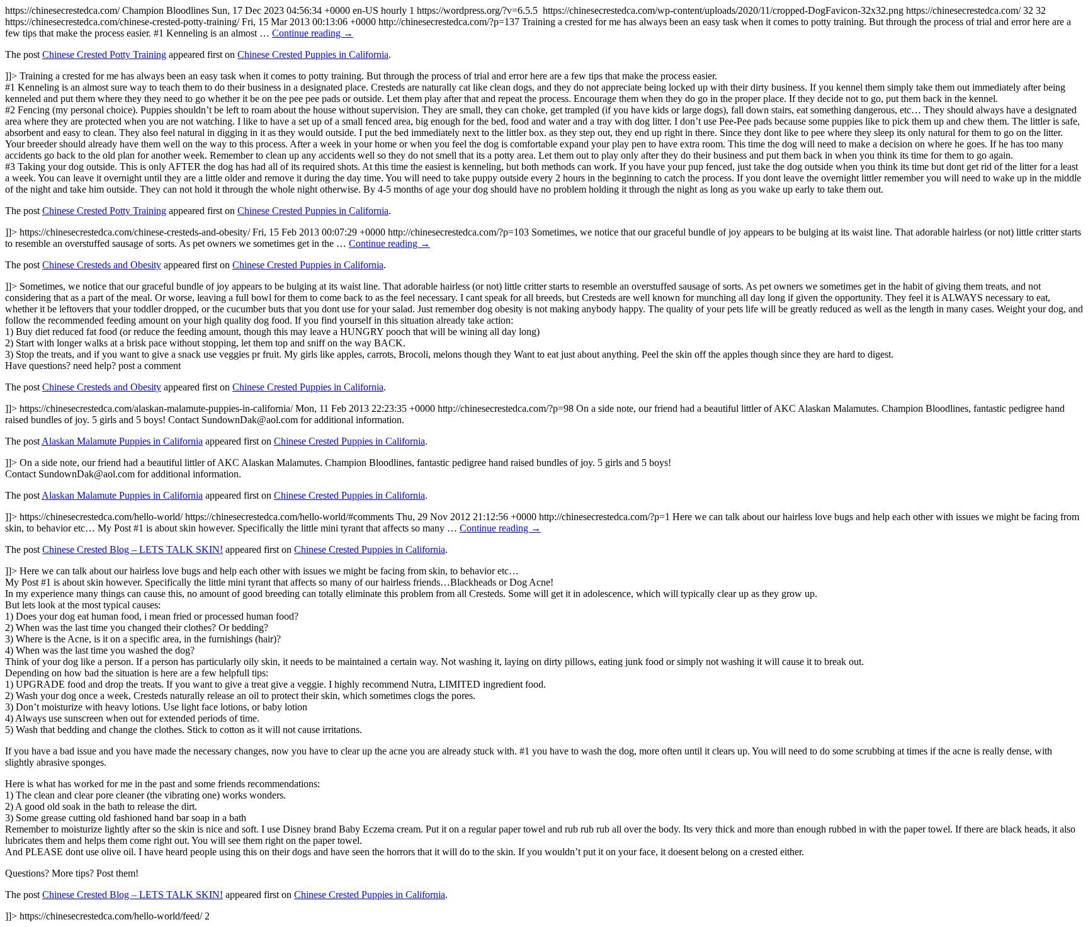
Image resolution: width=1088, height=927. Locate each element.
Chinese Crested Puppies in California (312, 54)
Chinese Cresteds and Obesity (101, 264)
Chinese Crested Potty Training (104, 54)
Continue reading (312, 33)
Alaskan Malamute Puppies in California (122, 441)
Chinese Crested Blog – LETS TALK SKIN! (132, 549)
